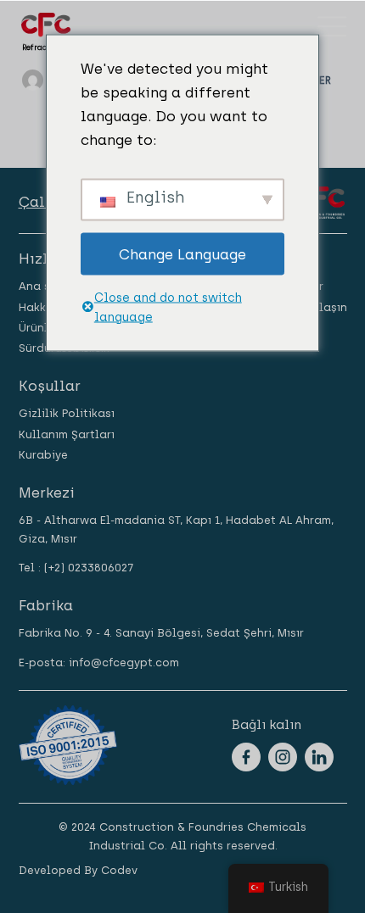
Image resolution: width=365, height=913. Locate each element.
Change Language (182, 253)
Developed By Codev (78, 870)
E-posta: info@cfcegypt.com (99, 662)
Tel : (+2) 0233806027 (76, 567)
